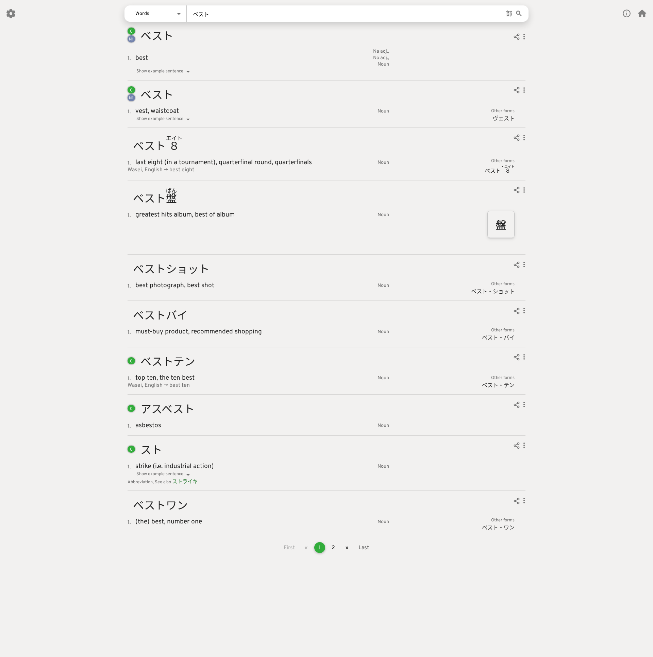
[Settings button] (10, 13)
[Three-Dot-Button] (524, 38)
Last (363, 547)
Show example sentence (159, 71)
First (289, 547)
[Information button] (626, 13)
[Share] (516, 37)
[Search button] (518, 14)
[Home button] (642, 13)
